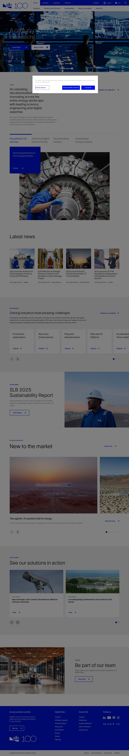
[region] (65, 84)
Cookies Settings (40, 87)
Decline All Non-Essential (71, 87)
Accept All (88, 87)
